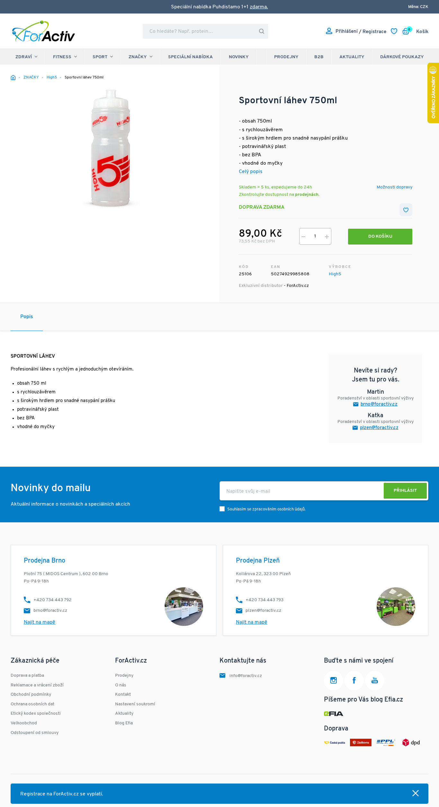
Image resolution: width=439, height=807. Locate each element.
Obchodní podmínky (31, 694)
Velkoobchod (24, 723)
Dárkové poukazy (402, 57)
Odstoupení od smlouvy (34, 732)
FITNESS (62, 57)
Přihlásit (405, 490)
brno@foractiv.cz (379, 404)
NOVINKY (239, 57)
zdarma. (259, 7)
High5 (335, 274)
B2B (319, 57)
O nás (120, 685)
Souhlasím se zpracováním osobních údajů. (266, 509)
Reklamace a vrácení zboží (37, 685)
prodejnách (306, 194)
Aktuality (351, 57)
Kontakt (123, 694)
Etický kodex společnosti (36, 713)
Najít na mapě (39, 622)
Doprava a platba (27, 675)
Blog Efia (124, 723)
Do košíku (380, 236)
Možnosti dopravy (394, 187)
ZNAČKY (138, 57)
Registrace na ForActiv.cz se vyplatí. (61, 794)
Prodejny (286, 57)
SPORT (100, 57)
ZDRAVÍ (23, 57)
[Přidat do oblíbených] (405, 209)
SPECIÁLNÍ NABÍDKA (190, 57)
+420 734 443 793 (264, 600)
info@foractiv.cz (245, 676)
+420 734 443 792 (52, 600)
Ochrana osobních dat (32, 704)
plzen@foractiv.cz (379, 428)
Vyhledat (262, 31)
